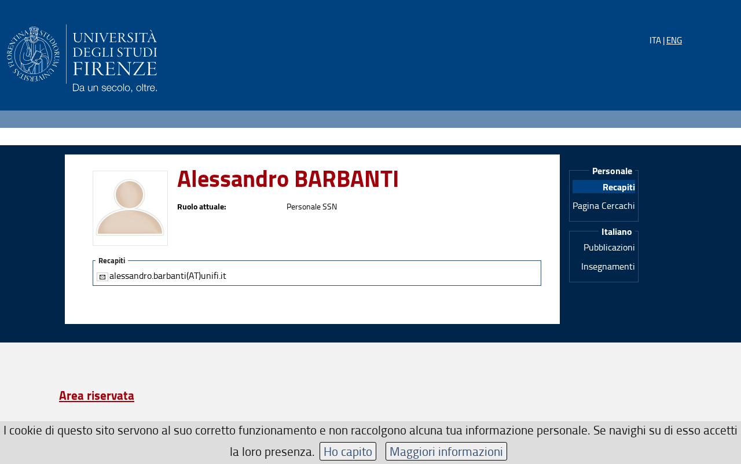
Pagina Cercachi (604, 205)
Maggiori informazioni (446, 451)
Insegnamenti (608, 266)
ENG (674, 40)
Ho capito (348, 451)
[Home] (82, 56)
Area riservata (96, 395)
